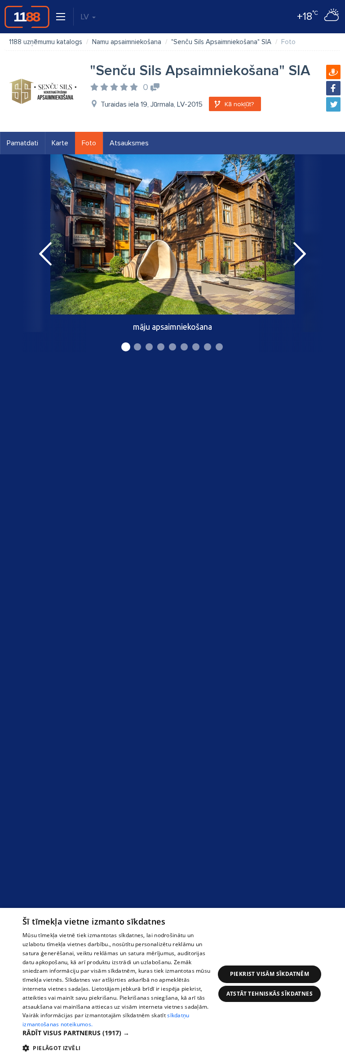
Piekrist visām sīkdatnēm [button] (270, 974)
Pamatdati (22, 143)
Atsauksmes (129, 143)
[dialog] (172, 984)
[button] (118, 1033)
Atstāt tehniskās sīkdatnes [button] (269, 993)
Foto (89, 143)
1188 (26, 16)
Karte (60, 143)
